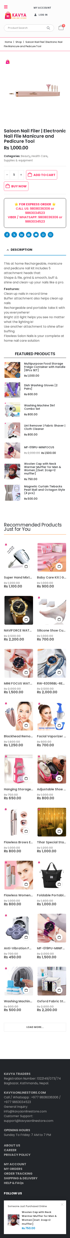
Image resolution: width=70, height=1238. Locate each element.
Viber (50, 235)
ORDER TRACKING (18, 1173)
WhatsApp (43, 235)
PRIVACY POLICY (17, 1155)
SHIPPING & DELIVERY (21, 1178)
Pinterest (29, 235)
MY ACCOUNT (42, 7)
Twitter (14, 235)
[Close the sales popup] (62, 1204)
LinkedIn (21, 235)
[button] (7, 7)
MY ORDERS (13, 1169)
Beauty (25, 156)
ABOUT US (12, 1145)
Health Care (39, 156)
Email (36, 235)
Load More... (35, 1027)
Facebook (7, 235)
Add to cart (44, 175)
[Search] (48, 28)
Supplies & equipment (18, 160)
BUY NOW (19, 186)
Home (8, 42)
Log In (43, 14)
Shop (19, 42)
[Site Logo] (15, 16)
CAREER (10, 1150)
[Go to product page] (12, 369)
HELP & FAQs (14, 1183)
